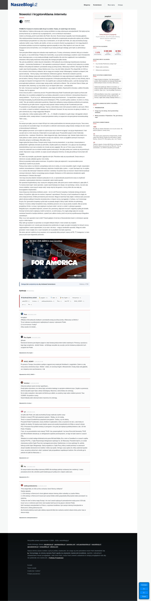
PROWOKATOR (99, 107)
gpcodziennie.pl (32, 547)
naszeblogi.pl (96, 544)
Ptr (30, 304)
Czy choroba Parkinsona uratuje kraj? (106, 63)
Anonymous (76, 297)
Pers (59, 301)
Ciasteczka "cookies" (34, 571)
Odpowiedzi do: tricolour (25, 403)
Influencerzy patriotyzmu (102, 70)
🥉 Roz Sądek (65, 297)
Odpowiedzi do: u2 (23, 458)
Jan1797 (67, 301)
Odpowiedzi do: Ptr (23, 477)
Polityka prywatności (33, 574)
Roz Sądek (27, 337)
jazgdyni (27, 20)
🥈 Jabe (53, 297)
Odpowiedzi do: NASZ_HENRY (26, 374)
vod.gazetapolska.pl (83, 544)
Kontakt (29, 565)
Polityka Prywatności (56, 558)
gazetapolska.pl (59, 544)
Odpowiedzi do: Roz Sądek (25, 352)
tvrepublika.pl (44, 547)
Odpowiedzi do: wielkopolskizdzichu (28, 517)
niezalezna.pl (48, 544)
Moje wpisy (111, 5)
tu (28, 553)
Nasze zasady (31, 568)
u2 (24, 304)
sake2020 (26, 301)
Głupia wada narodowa (102, 67)
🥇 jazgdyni (43, 297)
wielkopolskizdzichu (48, 301)
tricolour (35, 301)
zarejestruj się (33, 284)
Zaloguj (120, 5)
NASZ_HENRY (79, 301)
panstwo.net (71, 544)
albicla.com (54, 547)
